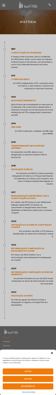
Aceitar (28, 371)
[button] (52, 353)
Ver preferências (28, 386)
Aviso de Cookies (28, 392)
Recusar (28, 379)
